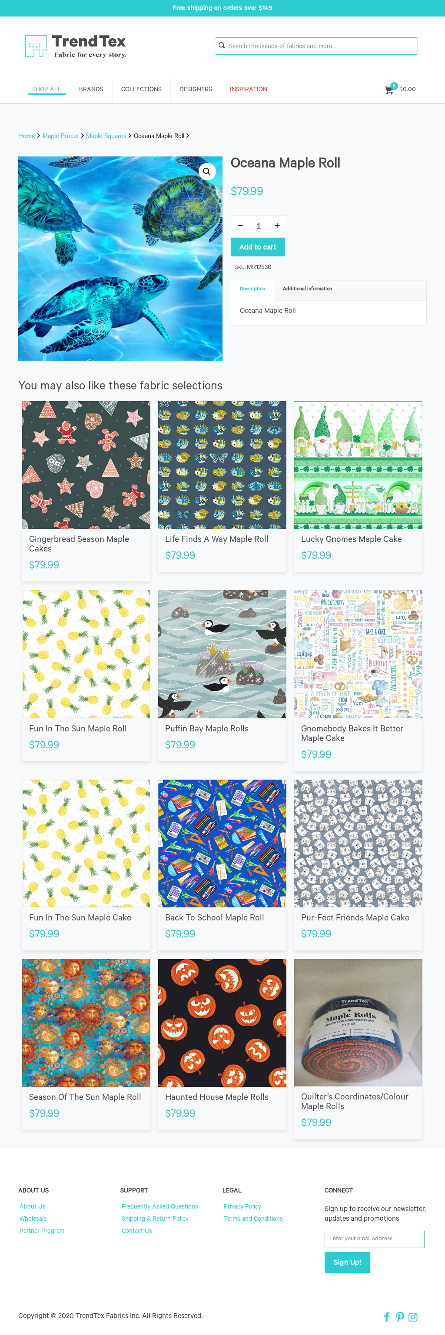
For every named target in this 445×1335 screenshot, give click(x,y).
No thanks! (138, 719)
